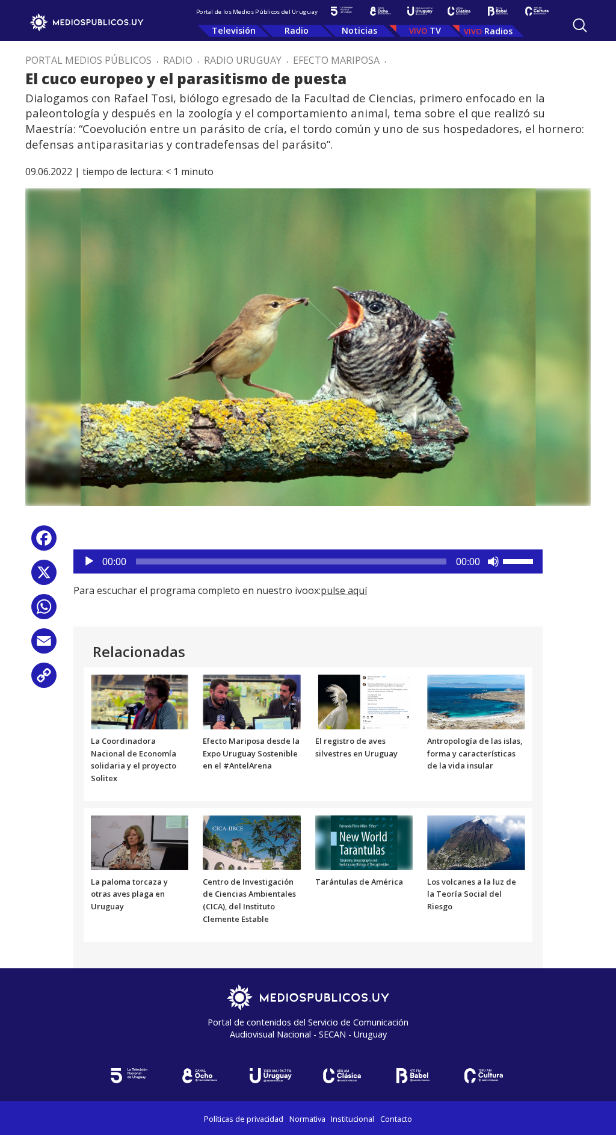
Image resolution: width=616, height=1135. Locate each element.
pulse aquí (344, 590)
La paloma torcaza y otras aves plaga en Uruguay (129, 894)
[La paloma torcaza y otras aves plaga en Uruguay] (140, 842)
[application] (308, 561)
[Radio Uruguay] (419, 11)
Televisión (234, 30)
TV (435, 30)
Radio (297, 30)
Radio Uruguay (243, 60)
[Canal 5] (341, 11)
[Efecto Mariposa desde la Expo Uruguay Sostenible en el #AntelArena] (252, 701)
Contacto (396, 1118)
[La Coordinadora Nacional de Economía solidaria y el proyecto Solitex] (140, 701)
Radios (498, 31)
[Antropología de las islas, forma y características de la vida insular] (476, 701)
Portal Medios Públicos (88, 60)
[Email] (44, 645)
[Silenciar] (493, 561)
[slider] (520, 560)
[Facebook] (44, 542)
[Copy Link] (44, 680)
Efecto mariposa (336, 60)
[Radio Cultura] (536, 11)
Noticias (359, 30)
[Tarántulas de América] (364, 842)
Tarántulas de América (359, 881)
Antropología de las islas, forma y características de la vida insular (474, 753)
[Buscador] (580, 25)
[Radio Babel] (497, 11)
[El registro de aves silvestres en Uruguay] (364, 701)
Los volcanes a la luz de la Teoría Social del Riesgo (471, 894)
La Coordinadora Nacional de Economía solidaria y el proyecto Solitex (133, 759)
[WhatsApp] (44, 611)
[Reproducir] (89, 561)
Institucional (352, 1118)
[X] (44, 577)
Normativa (307, 1118)
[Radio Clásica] (458, 11)
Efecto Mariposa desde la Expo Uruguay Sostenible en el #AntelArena (251, 753)
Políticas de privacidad (243, 1118)
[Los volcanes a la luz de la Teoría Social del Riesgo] (476, 842)
